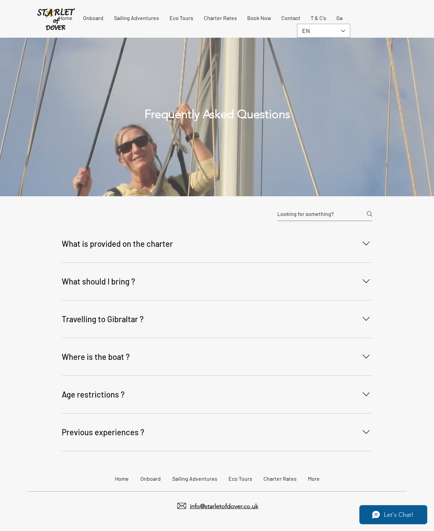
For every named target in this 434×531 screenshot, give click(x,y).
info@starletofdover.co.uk (224, 506)
